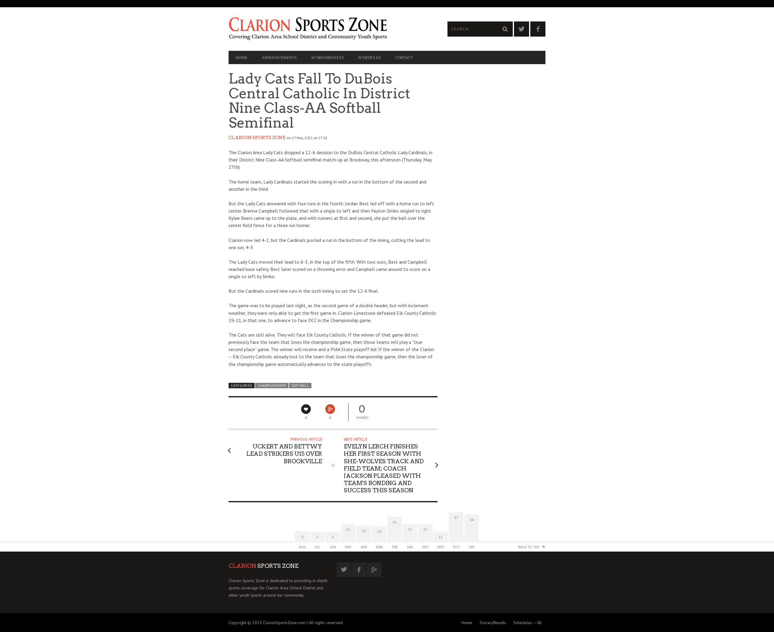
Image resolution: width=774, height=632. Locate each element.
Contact (404, 57)
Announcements (279, 57)
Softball (300, 385)
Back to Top (529, 547)
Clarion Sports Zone (257, 137)
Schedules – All (527, 622)
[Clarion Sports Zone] (308, 28)
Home (241, 57)
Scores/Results (327, 57)
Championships (272, 385)
